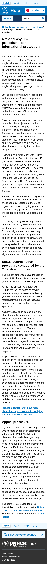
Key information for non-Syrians (30, 27)
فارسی (35, 3)
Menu (6, 18)
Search (43, 18)
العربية (16, 3)
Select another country (22, 534)
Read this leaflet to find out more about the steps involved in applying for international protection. (22, 411)
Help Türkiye (10, 27)
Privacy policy (7, 553)
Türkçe (26, 3)
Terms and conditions (11, 557)
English (6, 3)
